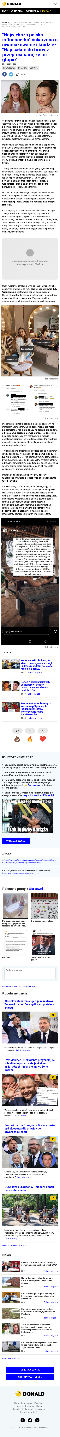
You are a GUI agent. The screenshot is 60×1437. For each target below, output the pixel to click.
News (16, 1403)
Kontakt (16, 1409)
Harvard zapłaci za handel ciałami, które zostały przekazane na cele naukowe (37, 1280)
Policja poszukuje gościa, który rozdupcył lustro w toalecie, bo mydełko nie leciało (14, 924)
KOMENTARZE (32, 11)
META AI (6, 957)
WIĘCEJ (45, 11)
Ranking (19, 1406)
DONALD (5, 23)
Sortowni (36, 889)
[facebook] (5, 74)
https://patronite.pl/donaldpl (38, 795)
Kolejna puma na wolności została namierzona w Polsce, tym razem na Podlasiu (38, 1311)
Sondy (39, 1406)
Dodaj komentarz (14, 970)
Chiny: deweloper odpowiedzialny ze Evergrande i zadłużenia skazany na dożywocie (38, 1296)
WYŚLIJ (24, 74)
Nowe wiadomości (11, 1358)
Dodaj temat (27, 1409)
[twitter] (12, 74)
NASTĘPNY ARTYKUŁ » (30, 1377)
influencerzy (9, 68)
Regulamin (40, 1409)
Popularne (39, 1403)
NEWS (5, 11)
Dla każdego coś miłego (42, 921)
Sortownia (33, 785)
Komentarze (26, 1403)
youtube (34, 68)
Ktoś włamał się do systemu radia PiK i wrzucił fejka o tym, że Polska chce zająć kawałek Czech (39, 1344)
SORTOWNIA (16, 11)
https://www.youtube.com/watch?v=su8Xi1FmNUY (20, 873)
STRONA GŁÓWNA (30, 1369)
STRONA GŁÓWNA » (16, 841)
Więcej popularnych (14, 1245)
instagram (22, 68)
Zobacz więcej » (35, 672)
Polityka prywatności (29, 1412)
